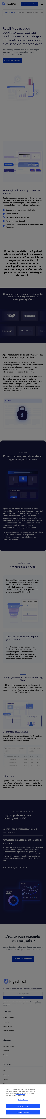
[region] (23, 1101)
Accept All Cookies (23, 1112)
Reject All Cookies (22, 1106)
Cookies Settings (23, 1100)
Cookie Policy (20, 1096)
